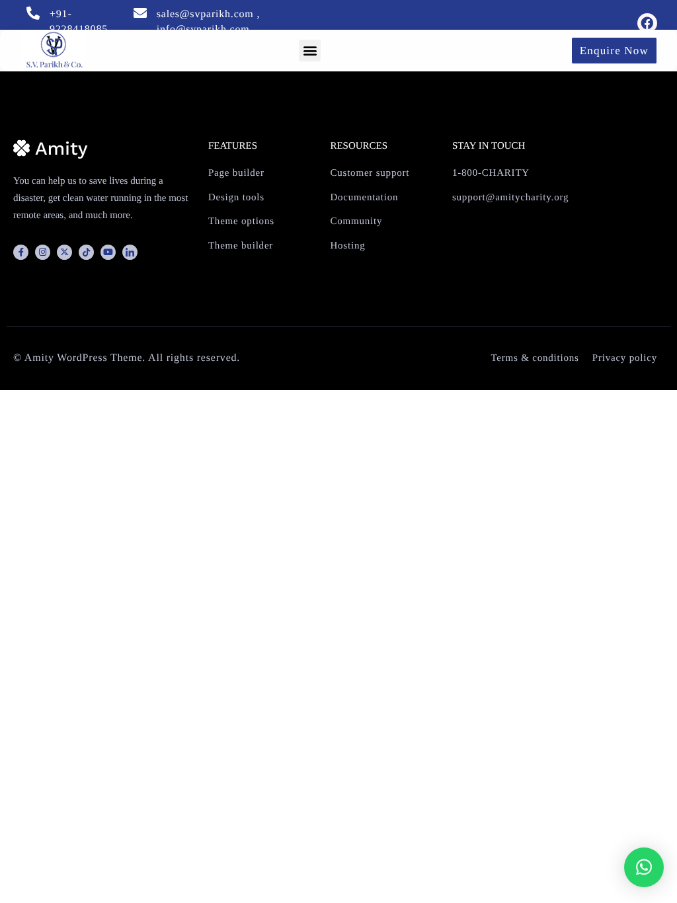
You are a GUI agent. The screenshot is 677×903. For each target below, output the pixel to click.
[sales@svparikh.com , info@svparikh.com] (140, 13)
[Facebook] (647, 23)
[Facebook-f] (20, 252)
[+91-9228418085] (33, 13)
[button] (310, 50)
